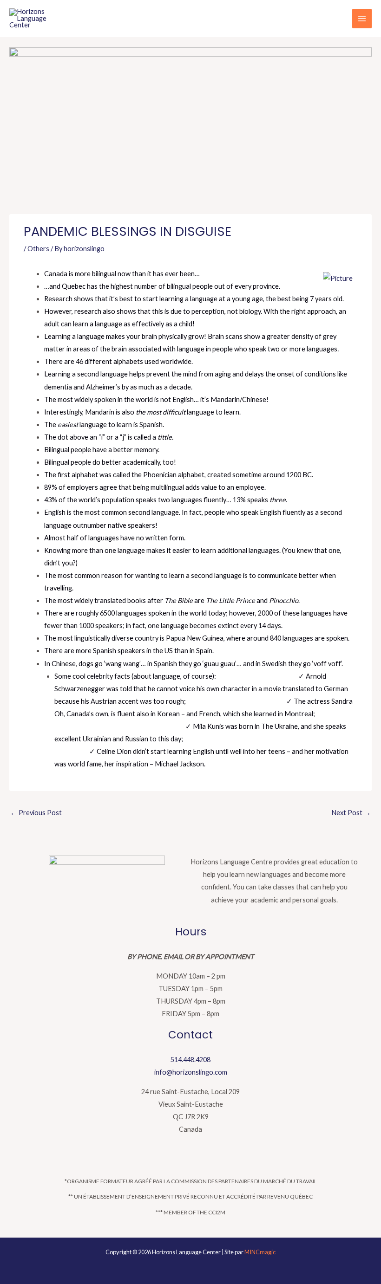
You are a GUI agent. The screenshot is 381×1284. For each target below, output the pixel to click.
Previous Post (36, 813)
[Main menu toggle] (362, 18)
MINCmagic (260, 1252)
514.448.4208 (190, 1060)
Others (38, 249)
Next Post (351, 813)
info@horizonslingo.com (190, 1072)
